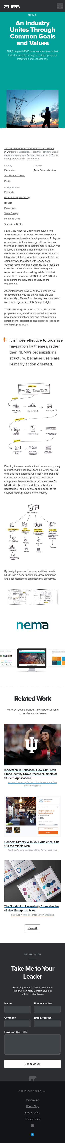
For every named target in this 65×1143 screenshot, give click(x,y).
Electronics (9, 170)
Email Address (43, 1017)
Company (10, 1017)
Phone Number (43, 1003)
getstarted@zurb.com (33, 994)
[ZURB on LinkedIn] (32, 1134)
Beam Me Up (32, 1064)
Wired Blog (32, 1106)
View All (33, 928)
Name (8, 1003)
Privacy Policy (32, 1119)
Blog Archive (32, 1112)
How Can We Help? (15, 1032)
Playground (32, 1100)
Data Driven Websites (45, 170)
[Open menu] (60, 6)
